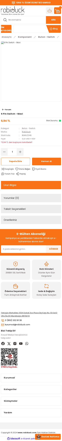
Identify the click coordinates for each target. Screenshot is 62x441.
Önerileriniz (10, 220)
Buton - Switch (28, 128)
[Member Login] (49, 10)
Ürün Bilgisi (10, 185)
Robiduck (26, 131)
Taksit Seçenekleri (15, 209)
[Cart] (57, 10)
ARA (53, 19)
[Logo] (12, 10)
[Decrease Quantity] (4, 152)
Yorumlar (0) (11, 198)
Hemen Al (46, 161)
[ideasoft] (13, 438)
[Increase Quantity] (20, 152)
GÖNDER (53, 249)
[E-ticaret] (30, 438)
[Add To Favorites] (22, 169)
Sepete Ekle (15, 161)
